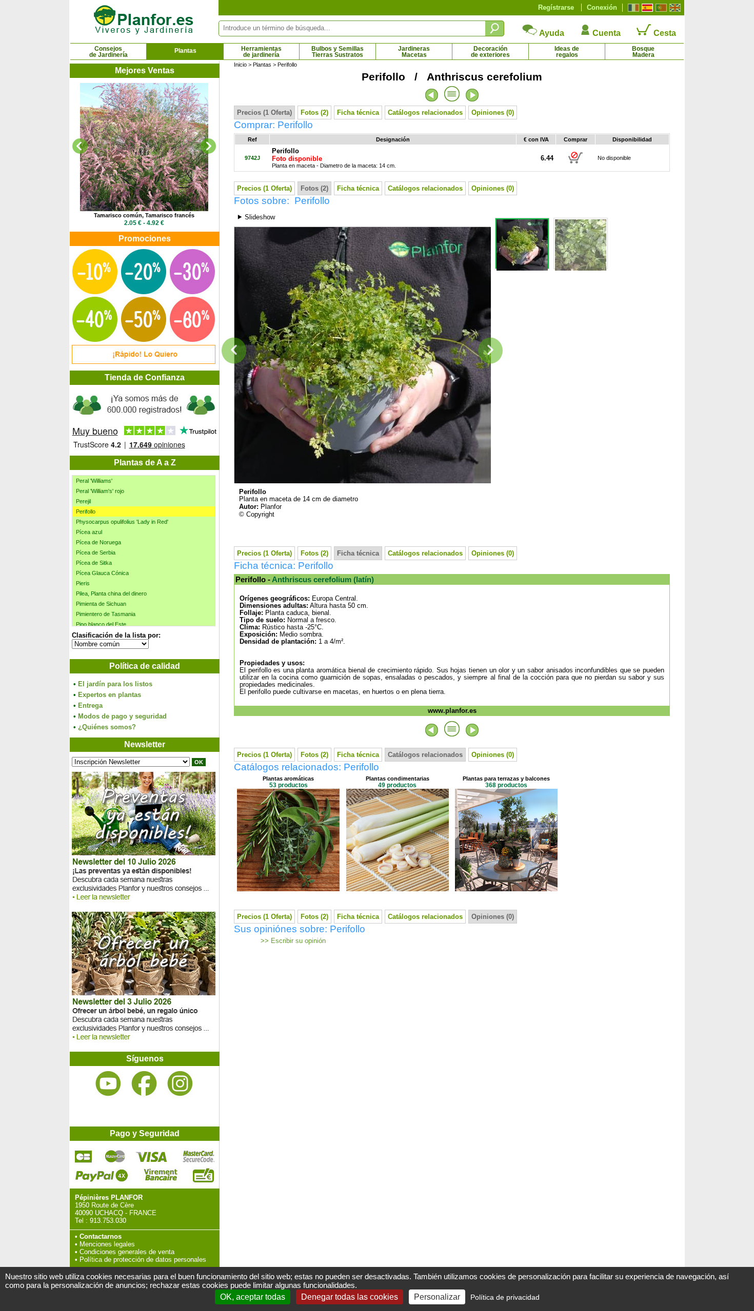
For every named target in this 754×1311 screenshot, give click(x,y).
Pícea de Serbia (95, 552)
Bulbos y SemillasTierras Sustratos (337, 51)
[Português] (660, 8)
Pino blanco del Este (101, 624)
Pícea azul (89, 532)
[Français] (632, 8)
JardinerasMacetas (414, 51)
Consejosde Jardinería (108, 51)
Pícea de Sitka (94, 563)
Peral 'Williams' (94, 481)
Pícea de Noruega (98, 542)
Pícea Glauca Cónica (102, 573)
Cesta (663, 33)
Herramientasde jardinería (261, 51)
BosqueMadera (643, 51)
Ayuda (551, 33)
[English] (674, 8)
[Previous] (80, 146)
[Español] (646, 8)
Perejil (83, 501)
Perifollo (85, 511)
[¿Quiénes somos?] (144, 420)
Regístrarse (556, 7)
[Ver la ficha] (144, 147)
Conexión (602, 7)
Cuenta (605, 33)
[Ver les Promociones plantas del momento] (143, 361)
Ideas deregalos (566, 51)
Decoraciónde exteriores (490, 51)
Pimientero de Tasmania (105, 614)
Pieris (83, 583)
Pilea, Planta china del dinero (111, 593)
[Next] (208, 146)
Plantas (185, 50)
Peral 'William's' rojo (100, 491)
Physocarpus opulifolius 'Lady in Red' (122, 522)
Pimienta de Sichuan (101, 604)
